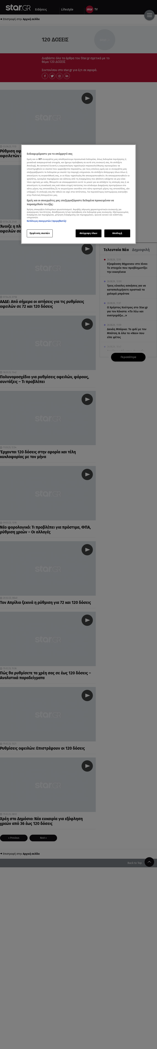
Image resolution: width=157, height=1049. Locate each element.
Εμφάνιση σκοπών (40, 233)
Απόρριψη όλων (88, 233)
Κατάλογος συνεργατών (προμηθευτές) (46, 221)
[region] (78, 194)
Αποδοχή (117, 233)
